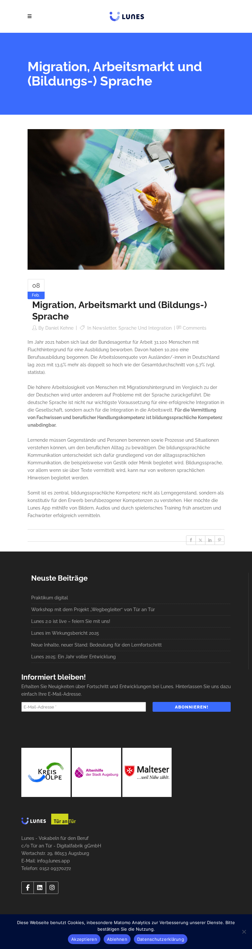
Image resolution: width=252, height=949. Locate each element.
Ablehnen (117, 939)
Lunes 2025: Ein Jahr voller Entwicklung (73, 656)
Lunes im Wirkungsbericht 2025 (65, 633)
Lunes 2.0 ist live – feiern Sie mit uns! (70, 621)
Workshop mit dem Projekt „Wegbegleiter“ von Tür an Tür (93, 609)
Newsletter (104, 328)
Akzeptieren (84, 939)
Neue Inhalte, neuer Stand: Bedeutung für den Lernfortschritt (96, 645)
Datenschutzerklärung (160, 939)
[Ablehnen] (244, 931)
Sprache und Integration (145, 328)
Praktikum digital (49, 597)
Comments (194, 328)
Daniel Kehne (59, 328)
